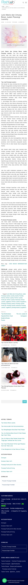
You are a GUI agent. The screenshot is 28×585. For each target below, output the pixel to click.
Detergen (3, 457)
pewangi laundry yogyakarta (19, 307)
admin (2, 22)
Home (3, 6)
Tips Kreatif (13, 345)
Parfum (3, 298)
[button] (4, 580)
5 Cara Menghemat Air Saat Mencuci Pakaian (13, 449)
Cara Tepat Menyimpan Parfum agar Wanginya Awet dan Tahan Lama (13, 445)
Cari (24, 401)
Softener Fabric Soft (6, 471)
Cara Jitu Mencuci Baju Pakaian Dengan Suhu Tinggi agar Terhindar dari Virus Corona (12, 439)
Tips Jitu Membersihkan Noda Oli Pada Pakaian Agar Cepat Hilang (13, 434)
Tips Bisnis (14, 22)
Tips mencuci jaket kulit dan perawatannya (9, 364)
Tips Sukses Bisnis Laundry (9, 342)
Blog (7, 6)
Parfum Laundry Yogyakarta (19, 301)
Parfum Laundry (10, 298)
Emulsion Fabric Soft (6, 461)
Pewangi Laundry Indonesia (14, 305)
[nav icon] (26, 2)
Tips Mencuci (14, 367)
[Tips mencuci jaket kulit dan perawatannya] (14, 354)
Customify (16, 582)
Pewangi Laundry (10, 303)
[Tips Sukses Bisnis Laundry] (14, 333)
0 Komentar (21, 22)
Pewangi (3, 303)
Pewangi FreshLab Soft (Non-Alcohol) (11, 464)
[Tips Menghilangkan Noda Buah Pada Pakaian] (14, 377)
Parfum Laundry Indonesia (13, 299)
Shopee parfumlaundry (11, 566)
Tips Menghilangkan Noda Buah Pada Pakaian (13, 429)
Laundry (13, 296)
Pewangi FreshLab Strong (8, 468)
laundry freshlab (19, 296)
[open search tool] (23, 2)
